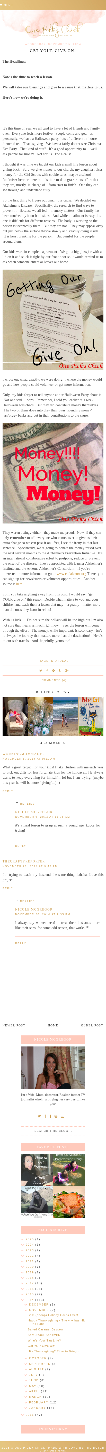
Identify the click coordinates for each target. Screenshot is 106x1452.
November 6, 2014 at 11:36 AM (42, 816)
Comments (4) (54, 680)
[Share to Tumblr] (60, 670)
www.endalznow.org (71, 574)
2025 (30, 1239)
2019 (30, 1272)
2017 (30, 1283)
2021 (30, 1261)
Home (53, 1025)
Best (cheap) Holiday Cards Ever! (53, 1315)
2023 (30, 1250)
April (35, 1391)
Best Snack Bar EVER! (44, 1334)
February (39, 1402)
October (38, 1358)
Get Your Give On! (41, 1345)
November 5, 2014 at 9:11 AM (29, 758)
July (34, 1374)
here (19, 584)
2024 (30, 1244)
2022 (30, 1255)
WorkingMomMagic (23, 754)
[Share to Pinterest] (53, 670)
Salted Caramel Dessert (45, 1329)
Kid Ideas (60, 660)
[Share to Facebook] (47, 670)
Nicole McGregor (34, 812)
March (36, 1396)
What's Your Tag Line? (44, 1340)
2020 (30, 1266)
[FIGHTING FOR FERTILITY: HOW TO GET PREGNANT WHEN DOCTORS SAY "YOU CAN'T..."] (37, 1170)
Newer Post (14, 1025)
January (38, 1407)
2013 (30, 1414)
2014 (30, 1299)
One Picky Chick (30, 1447)
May (33, 1385)
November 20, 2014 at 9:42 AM (30, 866)
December (39, 1304)
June (34, 1380)
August (37, 1369)
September (40, 1363)
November (39, 1310)
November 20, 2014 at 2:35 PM (42, 914)
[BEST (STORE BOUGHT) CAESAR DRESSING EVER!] (69, 1202)
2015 (30, 1294)
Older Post (92, 1025)
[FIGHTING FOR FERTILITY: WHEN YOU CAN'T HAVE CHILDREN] (37, 1202)
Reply (8, 791)
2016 (30, 1288)
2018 (30, 1277)
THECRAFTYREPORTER (24, 861)
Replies (27, 803)
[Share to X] (40, 670)
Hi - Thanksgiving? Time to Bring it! (54, 1351)
